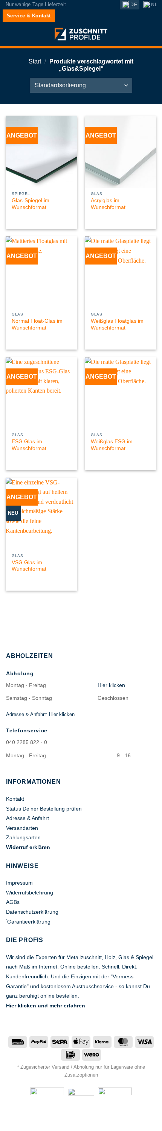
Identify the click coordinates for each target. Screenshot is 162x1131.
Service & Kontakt (29, 16)
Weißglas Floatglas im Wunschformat (117, 324)
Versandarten (22, 828)
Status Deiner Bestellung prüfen (44, 809)
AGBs (13, 902)
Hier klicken (111, 685)
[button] (10, 35)
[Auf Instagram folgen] (81, 1121)
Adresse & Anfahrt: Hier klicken (40, 714)
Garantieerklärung (28, 922)
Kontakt (15, 799)
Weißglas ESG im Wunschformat (112, 445)
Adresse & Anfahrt (27, 818)
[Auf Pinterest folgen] (89, 1121)
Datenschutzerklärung (32, 912)
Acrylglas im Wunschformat (108, 204)
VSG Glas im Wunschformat (29, 566)
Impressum (19, 883)
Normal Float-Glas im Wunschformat (37, 324)
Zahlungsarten (23, 837)
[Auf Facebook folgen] (73, 1121)
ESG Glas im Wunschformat (29, 445)
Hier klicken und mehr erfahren (45, 1006)
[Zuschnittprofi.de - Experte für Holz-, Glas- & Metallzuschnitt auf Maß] (81, 34)
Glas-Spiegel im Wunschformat (30, 204)
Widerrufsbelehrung (29, 893)
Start (35, 61)
